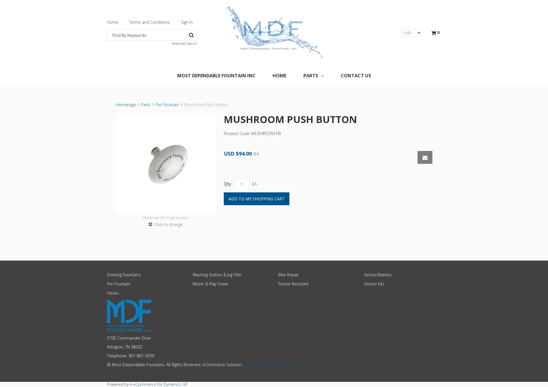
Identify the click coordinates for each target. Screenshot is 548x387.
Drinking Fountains (124, 274)
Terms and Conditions (149, 22)
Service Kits (374, 284)
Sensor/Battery (377, 274)
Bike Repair (288, 274)
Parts (310, 75)
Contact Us (356, 75)
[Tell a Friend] (425, 157)
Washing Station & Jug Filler (217, 274)
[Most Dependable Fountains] (274, 33)
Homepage (126, 104)
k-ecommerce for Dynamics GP (272, 364)
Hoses (113, 293)
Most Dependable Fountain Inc (216, 75)
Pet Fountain (167, 104)
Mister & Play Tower (211, 284)
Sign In (187, 22)
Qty (227, 184)
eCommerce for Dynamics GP (160, 384)
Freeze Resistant (293, 284)
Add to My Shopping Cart (257, 198)
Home (112, 22)
